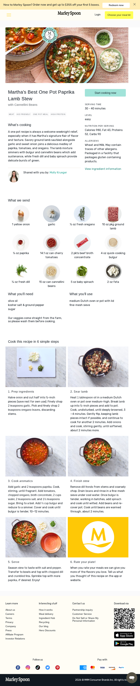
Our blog (43, 626)
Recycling (44, 622)
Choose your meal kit (119, 15)
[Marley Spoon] (17, 680)
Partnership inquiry (82, 609)
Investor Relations (15, 638)
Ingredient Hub (47, 618)
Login (98, 14)
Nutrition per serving (99, 126)
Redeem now (116, 5)
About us (10, 609)
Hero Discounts (47, 630)
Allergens (92, 141)
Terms (8, 618)
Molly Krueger (58, 172)
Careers (9, 614)
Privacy (9, 622)
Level (88, 115)
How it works (46, 609)
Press (8, 630)
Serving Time (93, 104)
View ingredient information (103, 169)
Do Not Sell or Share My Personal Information (85, 619)
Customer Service (82, 614)
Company (10, 626)
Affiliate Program (14, 634)
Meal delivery (46, 614)
